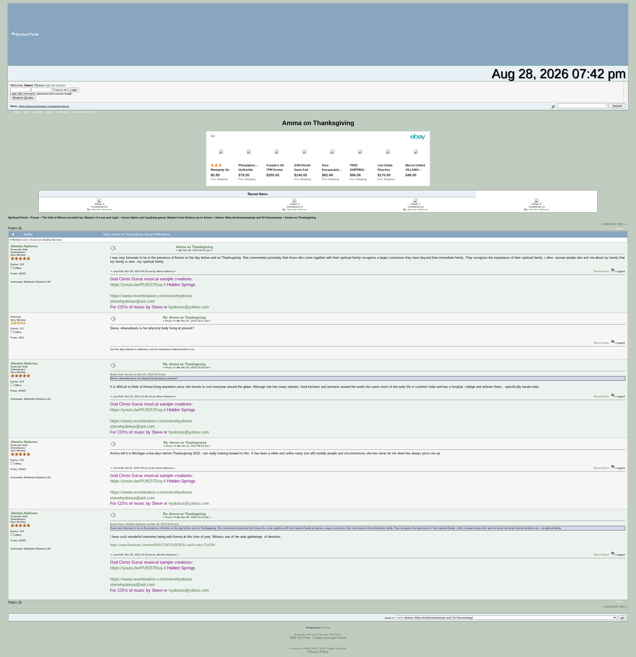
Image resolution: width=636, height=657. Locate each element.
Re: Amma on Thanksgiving (184, 317)
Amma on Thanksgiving (300, 217)
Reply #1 (170, 320)
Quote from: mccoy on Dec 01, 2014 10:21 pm (137, 374)
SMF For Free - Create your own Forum (318, 638)
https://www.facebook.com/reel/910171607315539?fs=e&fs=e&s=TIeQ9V (162, 545)
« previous (608, 224)
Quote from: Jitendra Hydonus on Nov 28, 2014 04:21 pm (144, 524)
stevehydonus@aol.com (132, 301)
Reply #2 (170, 367)
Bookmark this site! (305, 634)
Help (27, 112)
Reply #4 (170, 517)
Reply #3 (171, 445)
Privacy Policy (318, 652)
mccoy (15, 317)
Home (17, 112)
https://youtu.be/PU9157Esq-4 (138, 284)
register (60, 85)
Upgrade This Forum (330, 634)
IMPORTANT (168, 199)
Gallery (38, 112)
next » (621, 224)
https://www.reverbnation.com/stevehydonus (44, 106)
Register (88, 112)
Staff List (62, 112)
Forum (35, 217)
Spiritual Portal (18, 217)
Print (619, 229)
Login (75, 112)
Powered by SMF (299, 648)
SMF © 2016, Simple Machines (329, 648)
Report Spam (601, 271)
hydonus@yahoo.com (189, 306)
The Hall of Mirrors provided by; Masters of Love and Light (80, 217)
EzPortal (325, 627)
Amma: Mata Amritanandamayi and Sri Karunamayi (248, 217)
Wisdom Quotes (23, 97)
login (47, 85)
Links (49, 112)
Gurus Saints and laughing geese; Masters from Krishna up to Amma (167, 217)
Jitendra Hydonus (102, 209)
